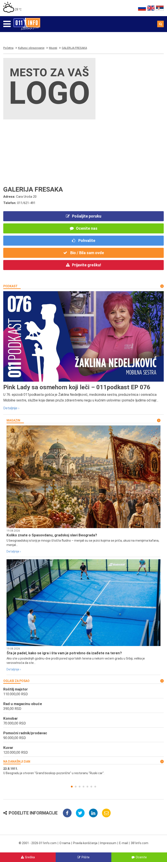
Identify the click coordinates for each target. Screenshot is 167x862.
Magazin (13, 420)
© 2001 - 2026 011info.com (38, 843)
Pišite (86, 857)
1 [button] (72, 786)
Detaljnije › (11, 408)
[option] (83, 771)
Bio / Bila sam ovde (86, 252)
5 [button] (87, 786)
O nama (64, 843)
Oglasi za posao (16, 681)
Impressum (108, 843)
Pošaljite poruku (86, 216)
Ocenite (141, 857)
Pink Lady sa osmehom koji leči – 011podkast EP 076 (76, 387)
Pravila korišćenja (85, 843)
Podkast (10, 286)
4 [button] (83, 786)
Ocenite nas (86, 228)
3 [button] (79, 786)
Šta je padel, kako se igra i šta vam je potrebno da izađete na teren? (64, 653)
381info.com (139, 843)
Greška (30, 857)
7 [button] (95, 786)
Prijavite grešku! (86, 265)
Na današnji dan (16, 761)
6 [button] (91, 786)
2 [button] (76, 786)
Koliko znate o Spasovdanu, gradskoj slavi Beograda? (52, 535)
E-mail (123, 843)
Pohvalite (86, 240)
